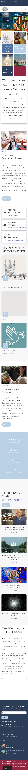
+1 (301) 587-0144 (5, 4)
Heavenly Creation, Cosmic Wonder (14, 614)
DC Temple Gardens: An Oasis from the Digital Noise (14, 529)
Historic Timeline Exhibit (13, 156)
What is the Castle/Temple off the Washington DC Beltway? (14, 557)
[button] (25, 9)
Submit (5, 718)
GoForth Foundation (17, 763)
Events (3, 152)
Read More (14, 533)
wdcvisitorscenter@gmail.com (14, 726)
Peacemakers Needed (10, 354)
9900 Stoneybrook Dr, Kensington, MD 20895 (9, 1)
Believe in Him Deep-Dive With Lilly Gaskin (14, 586)
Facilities (5, 386)
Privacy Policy (23, 761)
